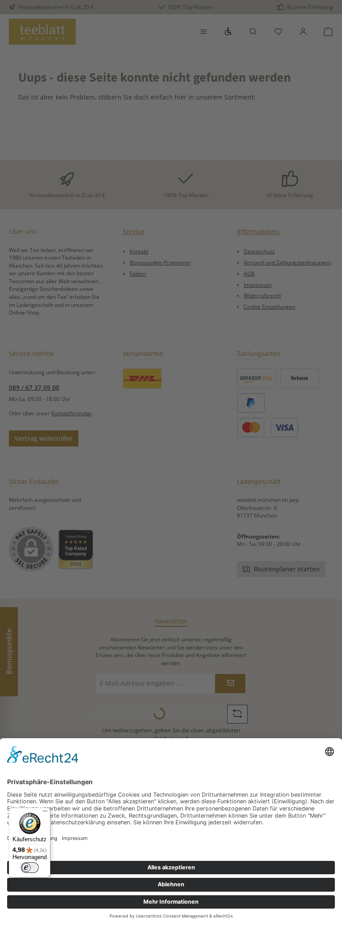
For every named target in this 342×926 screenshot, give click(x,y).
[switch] (30, 867)
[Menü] (45, 813)
